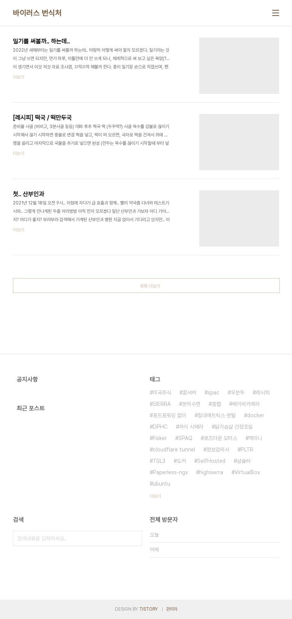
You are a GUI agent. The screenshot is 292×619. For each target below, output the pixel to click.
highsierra (211, 472)
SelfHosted (211, 461)
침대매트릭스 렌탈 (217, 415)
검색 (134, 538)
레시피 (263, 392)
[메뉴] (276, 13)
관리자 (172, 609)
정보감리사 (217, 449)
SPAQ (185, 438)
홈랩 (216, 404)
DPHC (160, 427)
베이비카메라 (246, 404)
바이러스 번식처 (37, 12)
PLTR (247, 449)
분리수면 (191, 404)
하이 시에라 (191, 427)
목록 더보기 (150, 286)
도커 (181, 461)
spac (213, 392)
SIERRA (162, 404)
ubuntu (161, 484)
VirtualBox (247, 472)
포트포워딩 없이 (169, 415)
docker (255, 415)
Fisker (160, 438)
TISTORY (148, 609)
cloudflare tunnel (174, 449)
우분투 (237, 392)
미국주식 (162, 392)
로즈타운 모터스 (220, 438)
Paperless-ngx (170, 472)
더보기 (155, 496)
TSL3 (159, 461)
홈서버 (189, 392)
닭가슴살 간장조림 (234, 427)
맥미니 (255, 438)
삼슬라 (244, 461)
